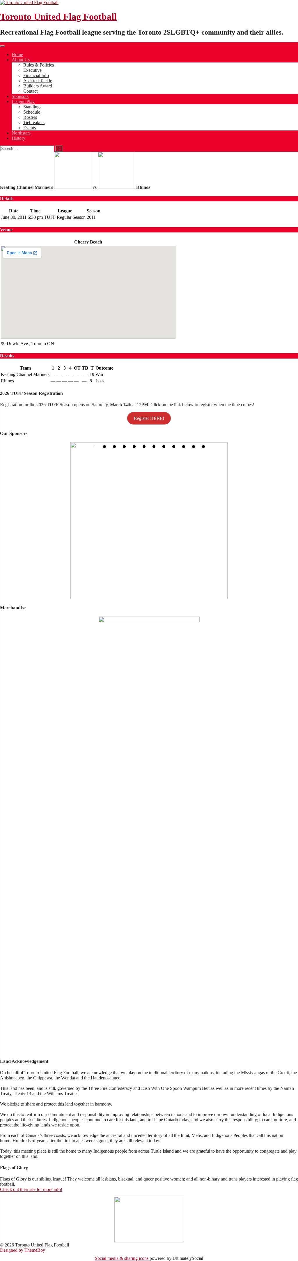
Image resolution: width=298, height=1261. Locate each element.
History (18, 138)
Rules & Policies (38, 64)
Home (17, 54)
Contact (30, 91)
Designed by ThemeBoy (22, 1250)
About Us (21, 59)
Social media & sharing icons (122, 1258)
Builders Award (37, 85)
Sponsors (20, 96)
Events (29, 127)
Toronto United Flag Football (58, 16)
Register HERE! (149, 418)
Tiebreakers (34, 122)
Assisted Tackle (37, 80)
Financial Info (36, 75)
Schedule (31, 112)
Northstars (21, 132)
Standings (32, 106)
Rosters (30, 117)
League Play (23, 101)
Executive (32, 70)
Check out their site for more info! (31, 1189)
